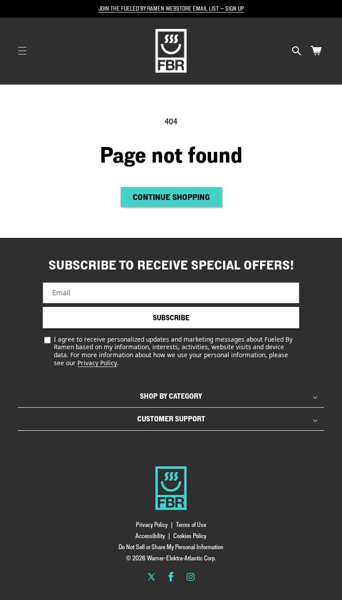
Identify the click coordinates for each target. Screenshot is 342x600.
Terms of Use (191, 524)
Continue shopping (171, 196)
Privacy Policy (97, 363)
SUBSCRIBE (171, 318)
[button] (22, 51)
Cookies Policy (190, 535)
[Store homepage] (171, 488)
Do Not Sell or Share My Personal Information (171, 547)
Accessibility (150, 535)
